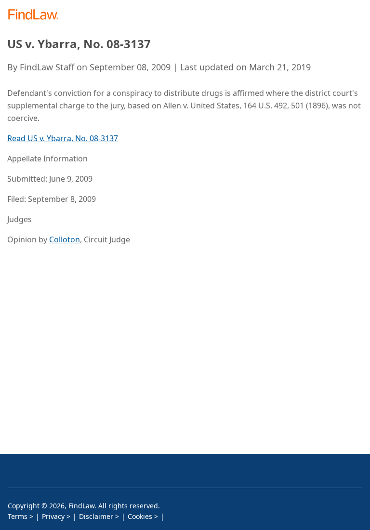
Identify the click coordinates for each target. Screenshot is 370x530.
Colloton (64, 239)
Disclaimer (96, 516)
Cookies (140, 516)
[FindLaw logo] (36, 15)
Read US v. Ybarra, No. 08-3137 (62, 138)
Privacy (53, 516)
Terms (17, 516)
